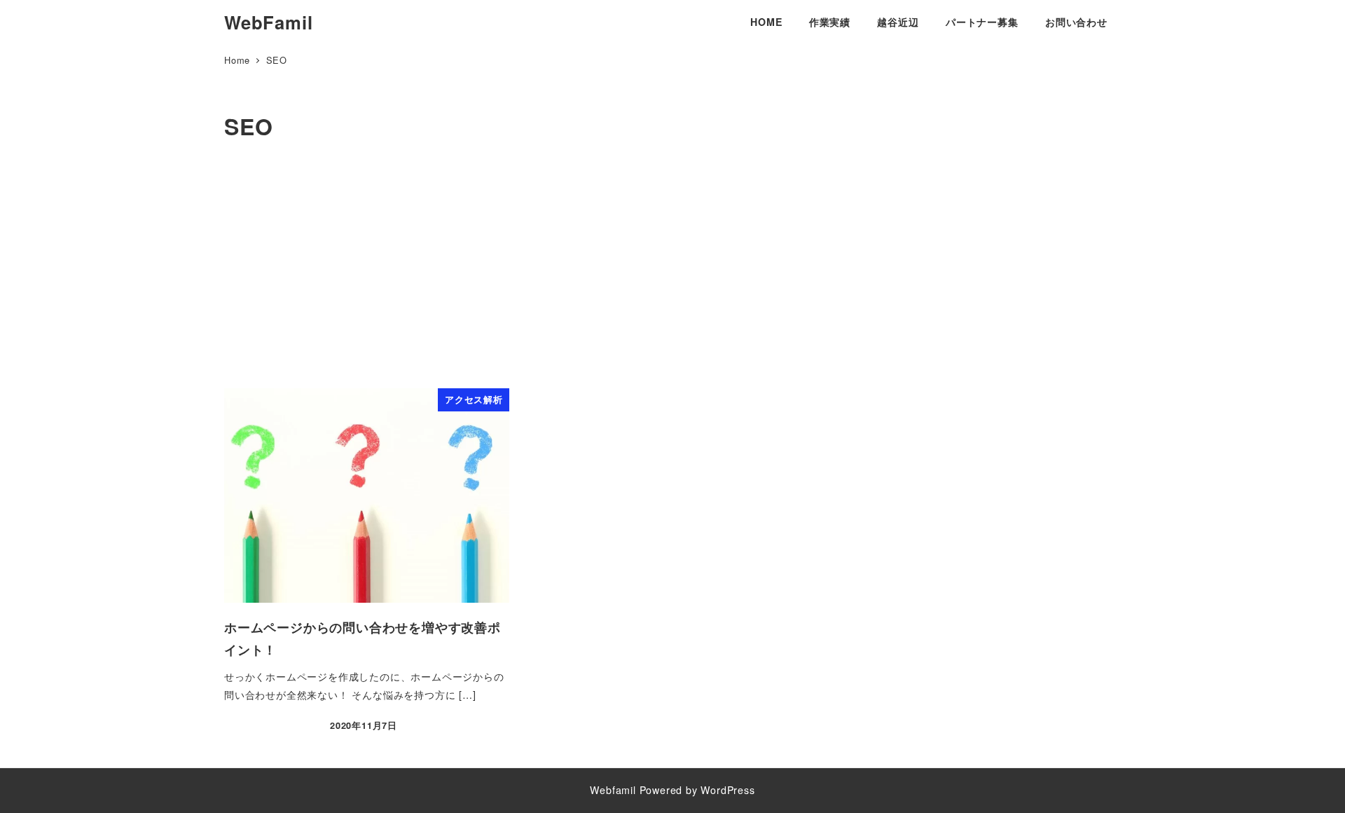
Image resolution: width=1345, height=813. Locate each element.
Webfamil (612, 790)
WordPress (727, 790)
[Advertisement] (672, 270)
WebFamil (268, 22)
